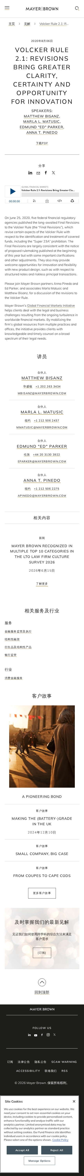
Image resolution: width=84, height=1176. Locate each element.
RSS (65, 1071)
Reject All (56, 1150)
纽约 (28, 420)
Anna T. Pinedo (42, 132)
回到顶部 (42, 992)
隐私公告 (41, 1062)
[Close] (74, 1101)
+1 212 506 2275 (46, 488)
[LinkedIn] (30, 174)
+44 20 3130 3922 (46, 454)
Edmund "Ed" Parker (41, 127)
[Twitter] (53, 174)
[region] (39, 1134)
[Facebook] (46, 174)
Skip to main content (19, 3)
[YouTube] (35, 1035)
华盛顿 (27, 386)
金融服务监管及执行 (18, 631)
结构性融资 (12, 639)
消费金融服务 (14, 678)
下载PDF (42, 143)
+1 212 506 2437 (46, 420)
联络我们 (51, 1071)
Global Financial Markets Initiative (51, 305)
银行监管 (11, 655)
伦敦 (27, 454)
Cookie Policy (60, 1139)
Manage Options (39, 1160)
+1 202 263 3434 (48, 386)
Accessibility (28, 1071)
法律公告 (24, 1062)
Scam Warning (64, 1062)
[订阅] (42, 953)
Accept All (22, 1150)
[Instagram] (48, 1035)
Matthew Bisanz (41, 116)
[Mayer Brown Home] (42, 8)
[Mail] (38, 173)
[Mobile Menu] (7, 8)
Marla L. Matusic (41, 121)
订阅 (10, 1062)
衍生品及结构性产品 (18, 647)
